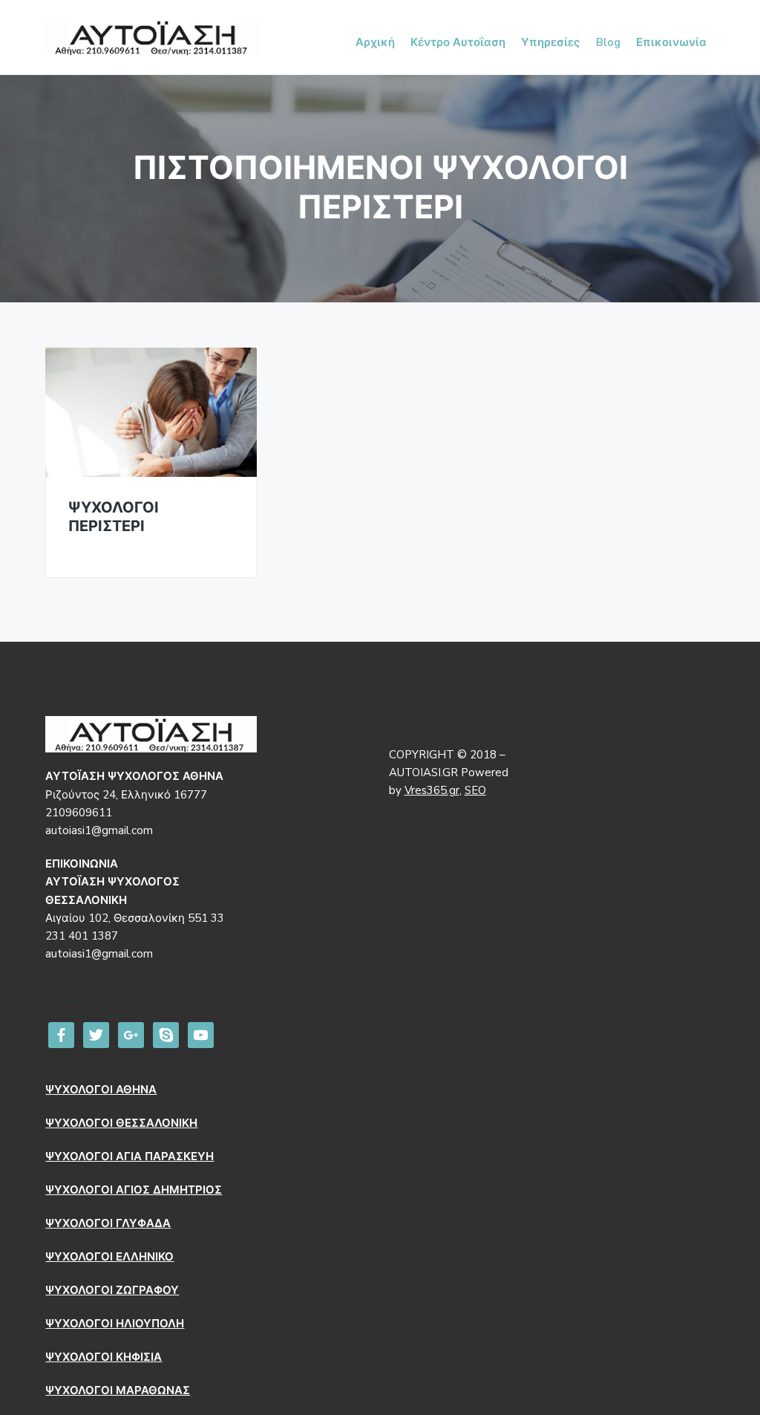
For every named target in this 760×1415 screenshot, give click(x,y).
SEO (475, 790)
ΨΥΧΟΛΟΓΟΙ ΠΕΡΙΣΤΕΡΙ (113, 517)
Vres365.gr (431, 790)
